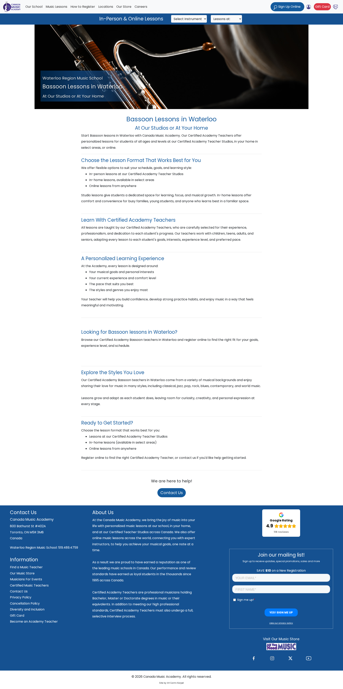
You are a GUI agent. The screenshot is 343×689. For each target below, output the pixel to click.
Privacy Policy (20, 597)
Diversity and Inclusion (27, 609)
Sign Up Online (289, 6)
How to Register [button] (82, 6)
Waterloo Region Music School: (34, 547)
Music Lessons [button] (56, 6)
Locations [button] (105, 6)
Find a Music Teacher (26, 567)
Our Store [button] (123, 6)
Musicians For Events (26, 579)
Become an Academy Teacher (34, 621)
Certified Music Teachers (29, 585)
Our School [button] (33, 6)
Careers (141, 6)
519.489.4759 (68, 547)
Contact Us (171, 492)
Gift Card (322, 6)
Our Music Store (22, 573)
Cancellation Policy (25, 603)
